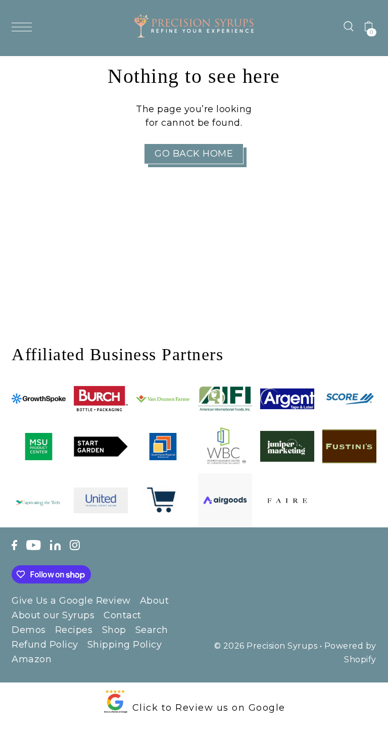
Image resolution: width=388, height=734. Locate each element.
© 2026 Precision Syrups (266, 646)
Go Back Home (194, 153)
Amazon (32, 659)
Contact (122, 615)
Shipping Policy (124, 644)
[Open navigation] (24, 26)
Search (151, 629)
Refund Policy (45, 644)
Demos (29, 629)
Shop (114, 629)
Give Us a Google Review (71, 600)
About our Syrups (53, 615)
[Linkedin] (55, 544)
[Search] (349, 26)
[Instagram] (75, 544)
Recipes (74, 629)
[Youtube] (33, 544)
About (154, 600)
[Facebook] (14, 544)
